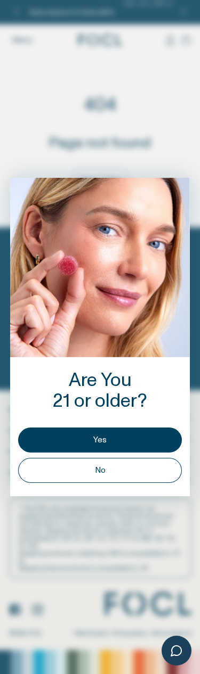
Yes (100, 440)
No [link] (100, 470)
